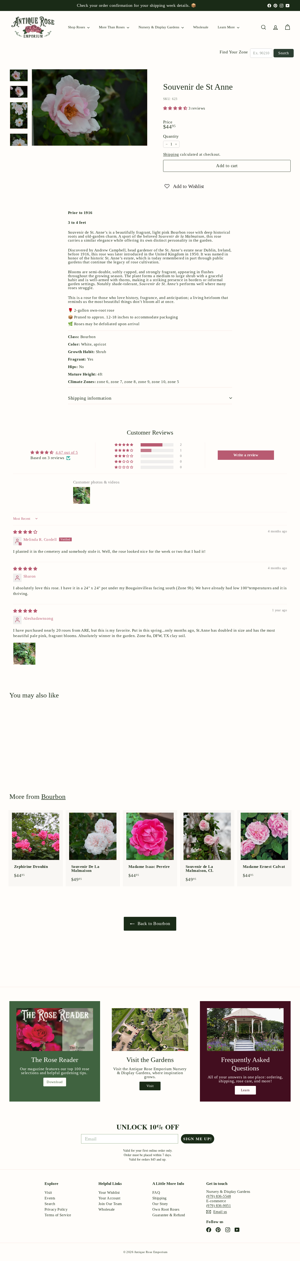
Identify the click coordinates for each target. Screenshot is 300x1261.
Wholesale (200, 27)
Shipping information (89, 398)
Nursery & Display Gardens (159, 27)
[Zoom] (89, 107)
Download (55, 1082)
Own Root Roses (165, 1209)
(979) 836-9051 (218, 1206)
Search (283, 53)
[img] (25, 532)
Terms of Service (58, 1215)
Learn (245, 1090)
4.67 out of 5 (67, 452)
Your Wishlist (109, 1193)
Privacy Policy (56, 1209)
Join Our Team (110, 1204)
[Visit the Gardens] (150, 1029)
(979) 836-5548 (218, 1196)
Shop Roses (77, 27)
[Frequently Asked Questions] (245, 1029)
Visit (150, 1086)
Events (50, 1198)
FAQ (156, 1193)
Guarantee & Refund (168, 1215)
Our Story (160, 1204)
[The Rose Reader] (54, 1029)
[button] (175, 108)
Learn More (227, 27)
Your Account (109, 1198)
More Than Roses (112, 27)
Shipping (171, 154)
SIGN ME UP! (197, 1138)
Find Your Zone (234, 52)
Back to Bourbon (153, 923)
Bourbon (53, 796)
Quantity (171, 136)
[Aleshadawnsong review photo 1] (24, 653)
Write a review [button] (245, 455)
